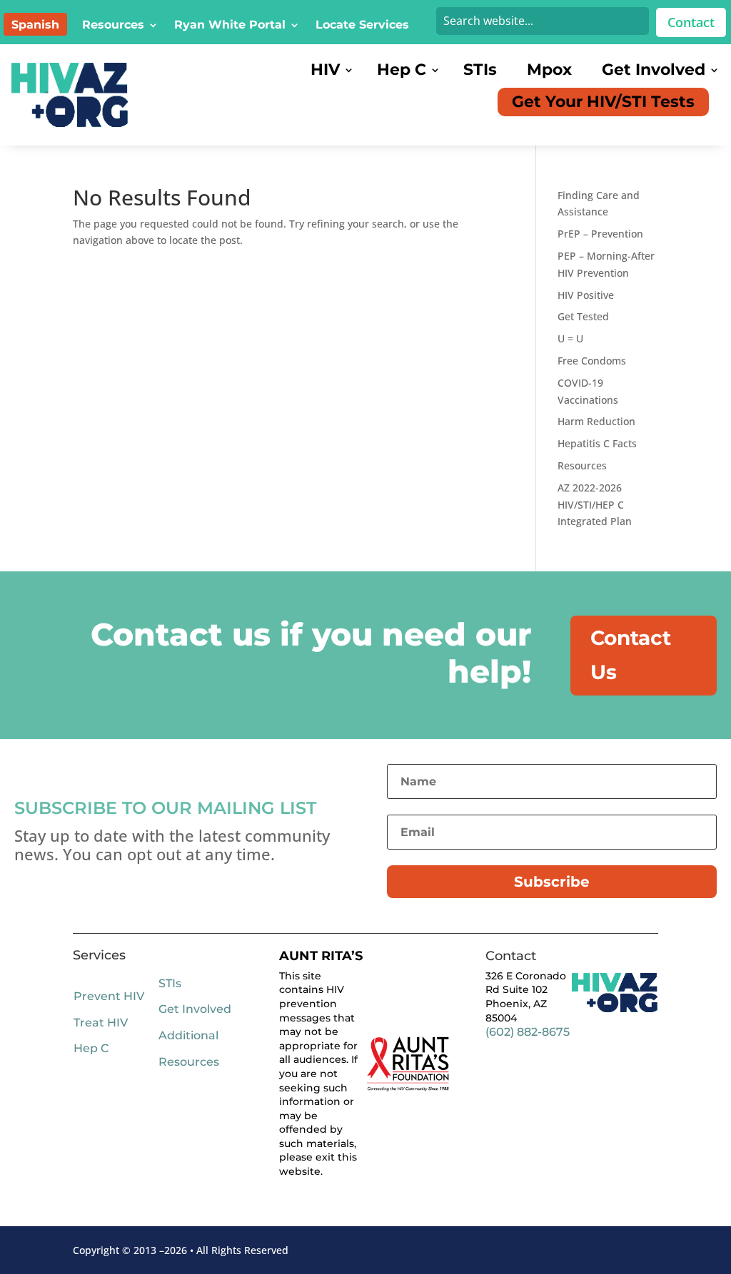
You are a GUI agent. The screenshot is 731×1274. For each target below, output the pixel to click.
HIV (325, 70)
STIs (480, 70)
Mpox (549, 70)
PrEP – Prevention (600, 233)
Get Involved (653, 70)
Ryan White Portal (230, 25)
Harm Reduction (596, 421)
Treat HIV (101, 1022)
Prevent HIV (109, 996)
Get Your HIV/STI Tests (603, 101)
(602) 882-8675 (527, 1032)
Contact (691, 22)
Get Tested (583, 316)
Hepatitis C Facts (597, 443)
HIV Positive (586, 295)
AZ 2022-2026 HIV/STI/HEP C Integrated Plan (595, 505)
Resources (113, 25)
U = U (570, 338)
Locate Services (362, 25)
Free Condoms (592, 360)
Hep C (401, 70)
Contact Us (630, 655)
